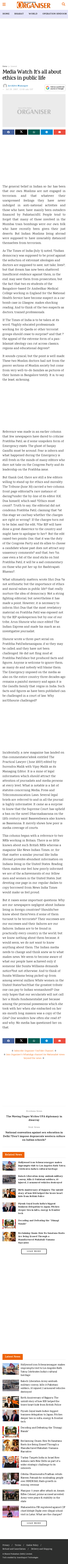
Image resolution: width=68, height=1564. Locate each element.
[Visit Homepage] (34, 5)
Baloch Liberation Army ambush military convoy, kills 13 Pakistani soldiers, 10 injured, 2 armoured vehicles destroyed (40, 1180)
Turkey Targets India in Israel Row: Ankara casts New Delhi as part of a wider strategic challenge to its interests (40, 1463)
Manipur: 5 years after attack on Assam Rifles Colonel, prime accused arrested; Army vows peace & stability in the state (42, 1496)
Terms (18, 1545)
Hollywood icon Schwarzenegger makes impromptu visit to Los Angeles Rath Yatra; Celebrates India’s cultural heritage (42, 1166)
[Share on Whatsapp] (34, 132)
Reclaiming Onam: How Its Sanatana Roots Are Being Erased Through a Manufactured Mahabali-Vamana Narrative (41, 1238)
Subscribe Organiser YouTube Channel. (34, 1051)
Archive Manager (18, 86)
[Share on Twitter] (21, 132)
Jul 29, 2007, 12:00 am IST (19, 89)
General (14, 66)
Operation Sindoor (54, 14)
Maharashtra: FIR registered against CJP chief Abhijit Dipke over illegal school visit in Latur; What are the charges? (43, 1511)
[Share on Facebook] (8, 132)
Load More (34, 1251)
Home (5, 14)
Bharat (19, 14)
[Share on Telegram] (47, 132)
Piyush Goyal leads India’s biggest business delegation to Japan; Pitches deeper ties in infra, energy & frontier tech (39, 1208)
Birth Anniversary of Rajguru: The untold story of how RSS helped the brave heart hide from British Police (40, 1193)
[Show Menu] (4, 5)
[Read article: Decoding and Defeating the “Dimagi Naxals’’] (9, 1224)
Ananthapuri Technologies (27, 1557)
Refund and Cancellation (14, 1549)
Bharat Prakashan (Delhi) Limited (18, 1554)
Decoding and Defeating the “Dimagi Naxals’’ (38, 1222)
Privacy (5, 1545)
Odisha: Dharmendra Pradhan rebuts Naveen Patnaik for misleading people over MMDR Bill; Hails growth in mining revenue (42, 1479)
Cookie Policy (32, 1545)
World (33, 14)
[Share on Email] (60, 132)
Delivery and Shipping (41, 1549)
